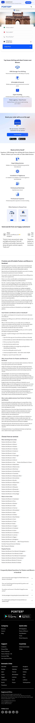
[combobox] (17, 27)
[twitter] (6, 712)
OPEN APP (28, 2)
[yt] (17, 712)
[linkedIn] (13, 712)
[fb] (2, 712)
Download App (17, 134)
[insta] (9, 712)
